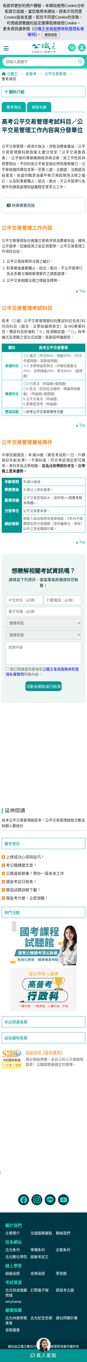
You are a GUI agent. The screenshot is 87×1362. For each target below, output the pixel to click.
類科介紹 (16, 92)
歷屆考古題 (65, 1290)
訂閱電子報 (39, 1290)
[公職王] (43, 48)
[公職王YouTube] (63, 1199)
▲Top (80, 291)
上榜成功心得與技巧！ (25, 857)
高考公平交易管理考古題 (44, 412)
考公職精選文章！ (21, 865)
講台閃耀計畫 (67, 1318)
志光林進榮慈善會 (16, 1320)
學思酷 (61, 1273)
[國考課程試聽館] (43, 943)
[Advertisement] (43, 1121)
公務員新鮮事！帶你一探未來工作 (35, 874)
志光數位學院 (16, 1257)
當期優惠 (12, 1330)
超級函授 (12, 1273)
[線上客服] (72, 47)
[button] (7, 48)
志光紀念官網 (41, 1318)
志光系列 (12, 1250)
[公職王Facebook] (23, 1199)
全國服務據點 (41, 1233)
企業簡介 (12, 1233)
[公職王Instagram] (36, 1199)
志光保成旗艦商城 (16, 1292)
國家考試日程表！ (21, 882)
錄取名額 (39, 107)
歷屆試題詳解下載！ (23, 890)
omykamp (13, 1301)
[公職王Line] (50, 1199)
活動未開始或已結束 (43, 687)
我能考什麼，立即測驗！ (27, 898)
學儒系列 (37, 1250)
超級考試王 (39, 1257)
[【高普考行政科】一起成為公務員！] (43, 989)
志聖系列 (63, 1250)
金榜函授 (37, 1273)
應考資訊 (14, 107)
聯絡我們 (63, 1233)
